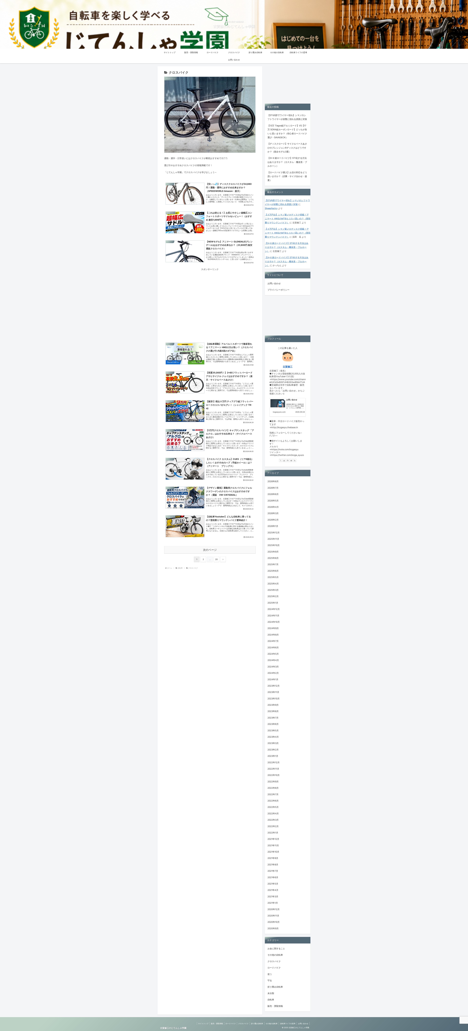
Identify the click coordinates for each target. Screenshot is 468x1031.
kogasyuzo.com (279, 412)
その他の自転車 (272, 1023)
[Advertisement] (210, 288)
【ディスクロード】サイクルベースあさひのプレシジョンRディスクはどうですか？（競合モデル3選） (287, 147)
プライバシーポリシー (278, 289)
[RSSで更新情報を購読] (294, 460)
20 (216, 559)
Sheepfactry (271, 208)
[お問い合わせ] (277, 403)
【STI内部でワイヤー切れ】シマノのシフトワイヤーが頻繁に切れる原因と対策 (287, 117)
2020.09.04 (300, 412)
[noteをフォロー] (287, 460)
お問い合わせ (274, 283)
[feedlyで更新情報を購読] (291, 460)
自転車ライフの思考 (287, 1023)
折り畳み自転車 (257, 1023)
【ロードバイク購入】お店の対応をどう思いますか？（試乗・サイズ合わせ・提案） (287, 176)
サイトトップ (203, 1023)
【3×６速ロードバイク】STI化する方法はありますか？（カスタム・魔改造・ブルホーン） (287, 162)
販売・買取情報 (217, 1023)
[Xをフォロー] (280, 460)
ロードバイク (230, 1023)
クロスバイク (243, 1023)
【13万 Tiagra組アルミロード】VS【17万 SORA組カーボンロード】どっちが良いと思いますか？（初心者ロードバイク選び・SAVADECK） (287, 131)
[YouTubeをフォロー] (284, 460)
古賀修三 (287, 366)
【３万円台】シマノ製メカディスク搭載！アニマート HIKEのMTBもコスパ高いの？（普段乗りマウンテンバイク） (287, 218)
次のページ (210, 549)
